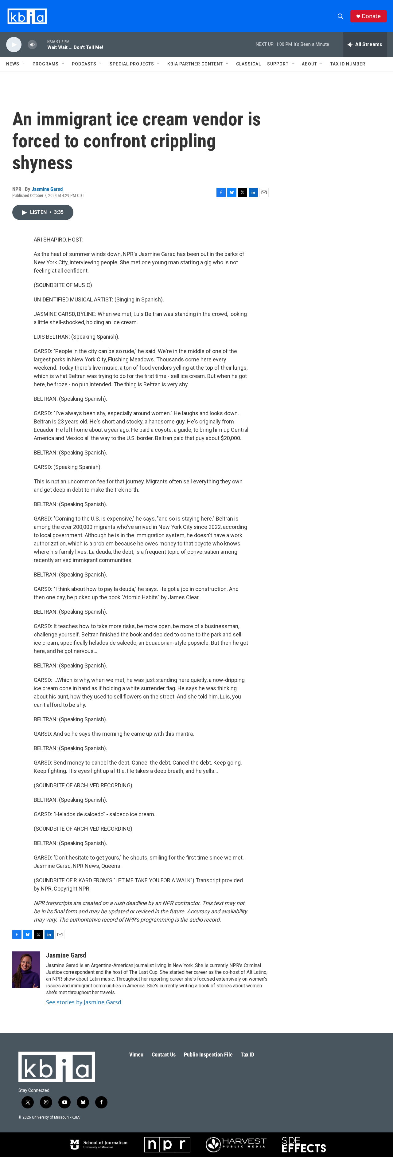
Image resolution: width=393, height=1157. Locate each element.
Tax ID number (347, 63)
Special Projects (132, 63)
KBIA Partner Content (195, 63)
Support (278, 63)
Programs (46, 63)
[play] (14, 44)
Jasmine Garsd (47, 189)
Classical (248, 63)
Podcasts (84, 63)
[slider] (42, 44)
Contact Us (164, 1054)
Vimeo (136, 1054)
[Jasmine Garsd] (26, 969)
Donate (371, 16)
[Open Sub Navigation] (23, 63)
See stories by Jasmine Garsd (83, 1002)
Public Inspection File (208, 1054)
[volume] (32, 45)
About (309, 63)
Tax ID (247, 1054)
